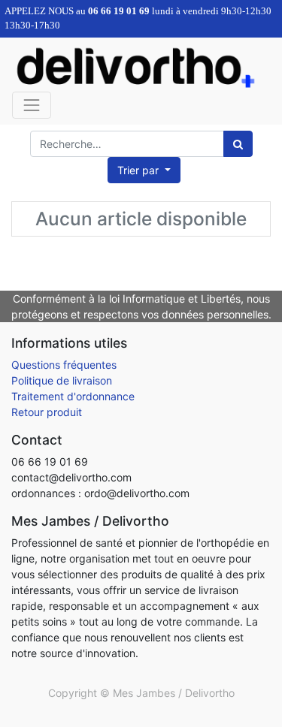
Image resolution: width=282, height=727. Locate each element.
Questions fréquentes (64, 364)
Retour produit (46, 412)
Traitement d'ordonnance (73, 396)
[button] (144, 170)
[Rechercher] (238, 144)
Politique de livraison (61, 380)
